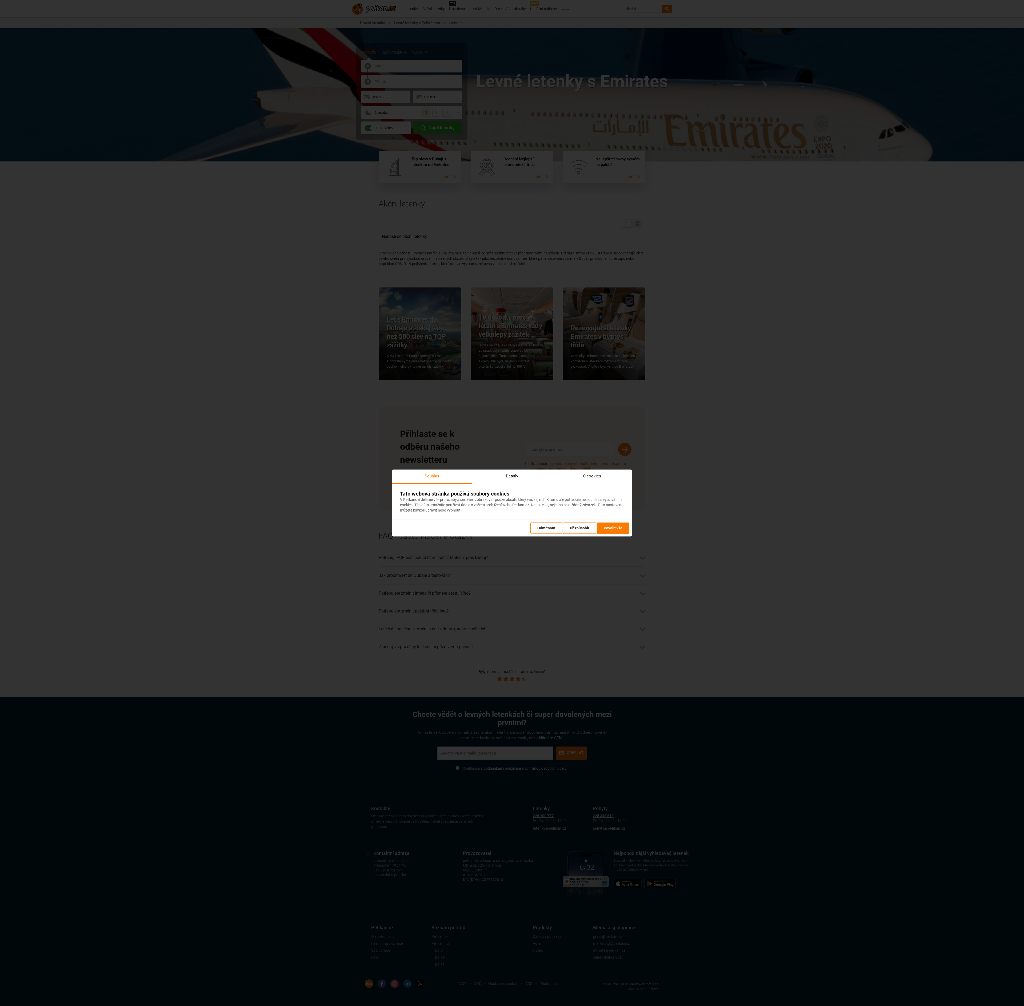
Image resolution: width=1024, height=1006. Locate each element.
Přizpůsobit (579, 528)
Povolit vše (613, 528)
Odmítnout (546, 528)
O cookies (592, 476)
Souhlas (432, 476)
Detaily (512, 476)
